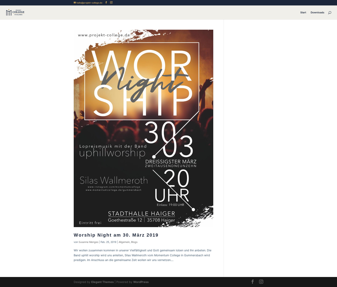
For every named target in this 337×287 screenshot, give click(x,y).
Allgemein (124, 241)
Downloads (317, 12)
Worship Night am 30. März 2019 (116, 235)
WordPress (141, 282)
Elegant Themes (102, 282)
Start (303, 12)
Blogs (134, 241)
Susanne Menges (88, 241)
